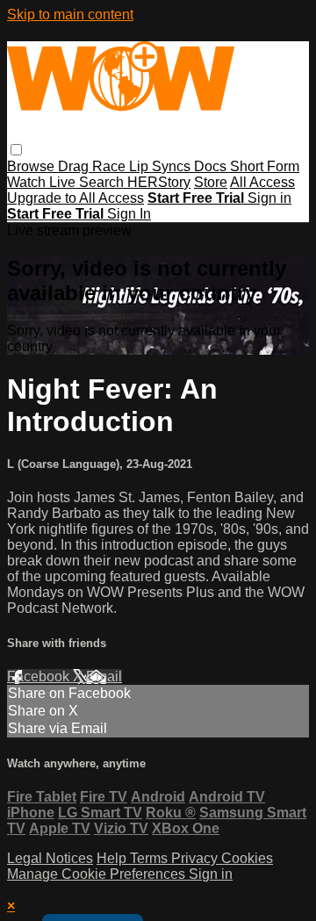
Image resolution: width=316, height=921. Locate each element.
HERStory (158, 182)
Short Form (264, 166)
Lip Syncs (161, 166)
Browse (32, 166)
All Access (262, 182)
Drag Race (93, 166)
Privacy (196, 858)
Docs (212, 166)
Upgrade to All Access (75, 198)
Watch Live (43, 182)
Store (210, 182)
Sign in (269, 198)
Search (103, 182)
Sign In (129, 213)
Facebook (40, 676)
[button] (16, 149)
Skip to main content (70, 14)
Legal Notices (50, 858)
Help (113, 858)
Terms (150, 858)
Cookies (247, 858)
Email (104, 676)
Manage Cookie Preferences (98, 874)
